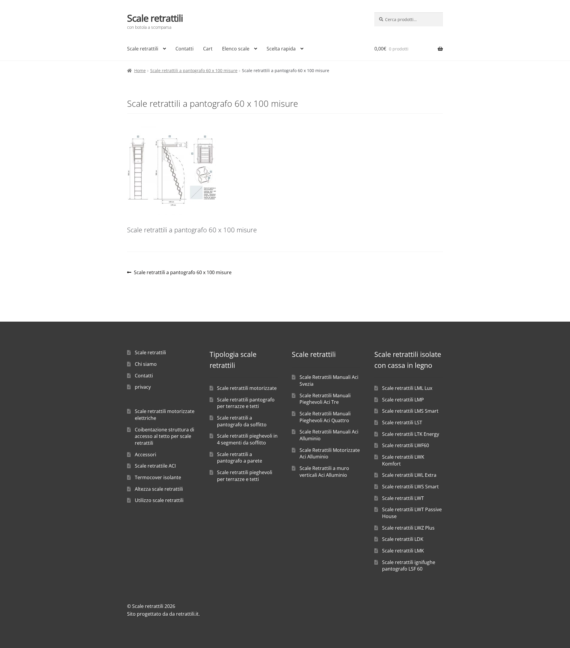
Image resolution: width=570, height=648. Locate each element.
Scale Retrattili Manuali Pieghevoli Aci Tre (325, 399)
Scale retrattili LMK (403, 550)
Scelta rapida (281, 48)
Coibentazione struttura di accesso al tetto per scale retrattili (164, 436)
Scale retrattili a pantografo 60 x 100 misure (194, 70)
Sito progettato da (147, 614)
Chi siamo (146, 364)
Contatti (184, 48)
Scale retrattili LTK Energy (410, 434)
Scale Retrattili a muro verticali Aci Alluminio (324, 471)
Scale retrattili (155, 18)
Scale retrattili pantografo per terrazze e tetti (246, 403)
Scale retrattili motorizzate (247, 388)
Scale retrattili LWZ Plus (408, 528)
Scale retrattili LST (402, 422)
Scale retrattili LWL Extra (409, 475)
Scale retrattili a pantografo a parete (239, 457)
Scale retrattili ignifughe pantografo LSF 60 (408, 565)
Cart (208, 48)
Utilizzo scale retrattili (159, 500)
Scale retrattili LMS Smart (410, 411)
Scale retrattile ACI (155, 466)
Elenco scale (235, 48)
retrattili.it (187, 614)
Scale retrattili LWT (403, 498)
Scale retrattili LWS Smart (410, 486)
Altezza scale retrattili (159, 489)
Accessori (145, 454)
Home (140, 70)
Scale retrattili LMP (403, 399)
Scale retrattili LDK (402, 539)
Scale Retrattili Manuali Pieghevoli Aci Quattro (325, 417)
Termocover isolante (158, 477)
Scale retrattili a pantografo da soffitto (242, 421)
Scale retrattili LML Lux (407, 388)
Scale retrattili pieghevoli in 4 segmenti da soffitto (247, 439)
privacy (143, 387)
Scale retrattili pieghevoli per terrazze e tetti (244, 475)
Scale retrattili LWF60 (405, 445)
